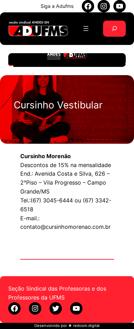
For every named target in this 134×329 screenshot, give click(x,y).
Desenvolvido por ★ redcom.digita (66, 325)
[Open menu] (86, 28)
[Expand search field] (114, 29)
